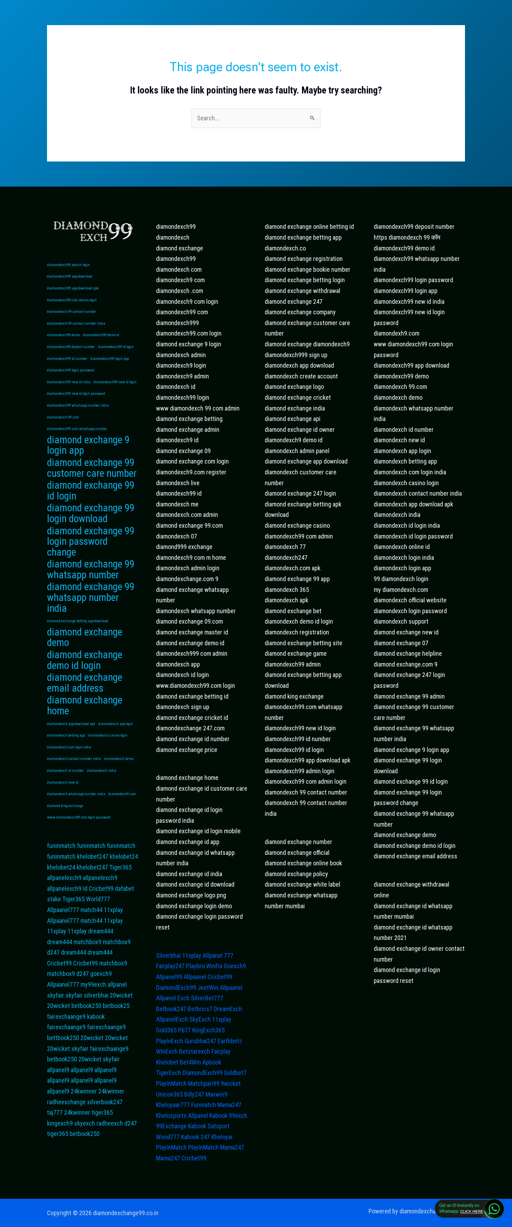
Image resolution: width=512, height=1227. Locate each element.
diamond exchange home (84, 705)
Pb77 (184, 1030)
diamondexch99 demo (63, 335)
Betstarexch (194, 1051)
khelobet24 (124, 856)
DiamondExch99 (176, 987)
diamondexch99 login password (70, 370)
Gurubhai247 (200, 1041)
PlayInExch (169, 1041)
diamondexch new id (62, 782)
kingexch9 (60, 1123)
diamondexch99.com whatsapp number (77, 429)
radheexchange (66, 1102)
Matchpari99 (203, 1083)
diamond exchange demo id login (84, 660)
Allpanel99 (169, 976)
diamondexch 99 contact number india (76, 323)
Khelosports (171, 1115)
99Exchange (171, 1126)
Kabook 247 (195, 1137)
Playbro (195, 966)
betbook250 (86, 1005)
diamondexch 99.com (63, 417)
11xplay (113, 909)
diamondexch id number (65, 770)
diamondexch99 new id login (115, 382)
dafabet (124, 888)
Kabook (218, 1115)
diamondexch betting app (66, 735)
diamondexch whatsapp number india (76, 794)
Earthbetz (230, 1041)
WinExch (167, 1051)
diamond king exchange (65, 806)
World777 (98, 899)
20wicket (121, 995)
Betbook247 (171, 1009)
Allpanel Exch (172, 998)
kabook (96, 1016)
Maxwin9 (216, 1094)
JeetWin (207, 987)
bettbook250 (63, 1037)
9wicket (231, 1083)
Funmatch (203, 1104)
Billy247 (194, 1094)
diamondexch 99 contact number (71, 311)
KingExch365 (208, 1030)
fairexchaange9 (66, 1016)
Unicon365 (169, 1094)
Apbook (211, 1062)
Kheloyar (222, 1137)
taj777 (55, 1112)
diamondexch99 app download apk (73, 288)
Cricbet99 (101, 888)
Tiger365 (120, 867)
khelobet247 (92, 856)
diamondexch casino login (107, 735)
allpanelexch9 (64, 877)
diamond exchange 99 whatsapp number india (90, 597)
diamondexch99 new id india (69, 382)
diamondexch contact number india (74, 758)
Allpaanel (195, 976)
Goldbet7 (235, 1072)
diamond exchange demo (84, 637)
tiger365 (102, 1112)
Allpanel (198, 1115)
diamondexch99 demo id (101, 335)
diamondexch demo (118, 758)
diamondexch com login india (69, 747)
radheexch (109, 1123)
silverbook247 (105, 1102)
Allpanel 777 (218, 955)
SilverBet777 (207, 998)
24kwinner (84, 1091)
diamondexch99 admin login (68, 265)
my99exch (93, 984)
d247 (53, 952)
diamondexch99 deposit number (71, 347)
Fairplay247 (170, 966)
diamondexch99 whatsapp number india (78, 405)
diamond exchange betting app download (77, 621)
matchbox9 (87, 942)
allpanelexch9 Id (67, 888)
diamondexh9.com (122, 794)
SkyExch (200, 1019)
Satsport (219, 1126)
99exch (238, 1115)
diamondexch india (101, 770)
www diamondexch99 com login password (78, 817)
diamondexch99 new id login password (76, 393)
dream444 (100, 931)
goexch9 (101, 973)
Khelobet (167, 1062)
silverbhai (96, 995)
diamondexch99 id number (67, 358)
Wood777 (168, 1137)
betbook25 (116, 1005)
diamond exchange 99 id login (90, 490)
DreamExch (228, 1009)
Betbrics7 (200, 1009)
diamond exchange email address (84, 682)
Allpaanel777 (63, 909)
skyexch (84, 1123)
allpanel (117, 984)
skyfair (55, 995)
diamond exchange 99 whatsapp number (90, 569)
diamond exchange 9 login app (88, 445)
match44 (91, 909)
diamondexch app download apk (71, 724)
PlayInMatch (171, 1083)
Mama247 (229, 1104)
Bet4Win (190, 1062)
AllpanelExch (172, 1019)
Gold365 (166, 1030)
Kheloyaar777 (173, 1104)
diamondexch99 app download (69, 276)
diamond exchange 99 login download (90, 513)
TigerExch (168, 1072)
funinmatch (61, 845)
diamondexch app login (115, 724)
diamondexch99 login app (110, 358)
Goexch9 (235, 966)
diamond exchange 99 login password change (90, 542)
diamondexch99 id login (116, 347)
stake (54, 899)
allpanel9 (58, 1070)
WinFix (214, 966)
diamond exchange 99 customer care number (92, 468)
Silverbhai (168, 955)
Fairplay (221, 1051)
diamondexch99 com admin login (72, 300)
